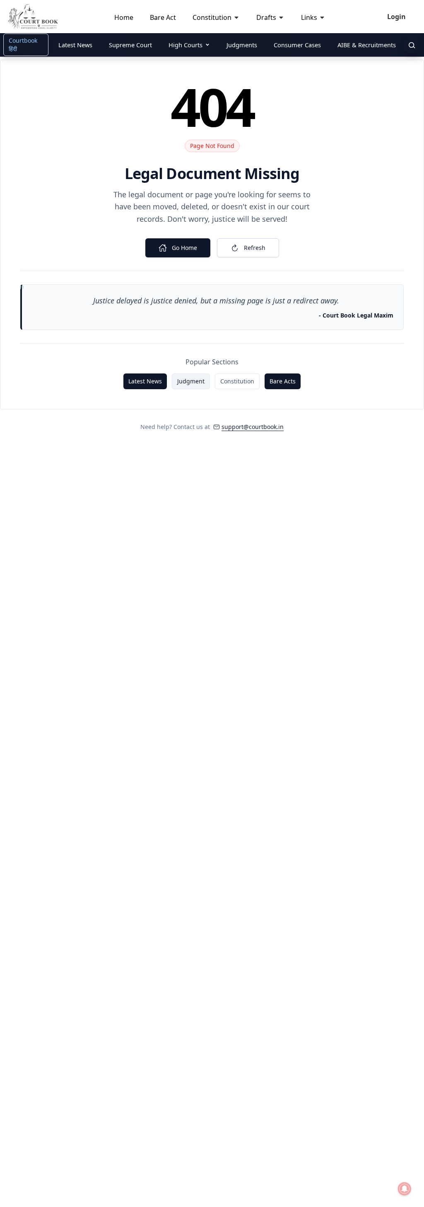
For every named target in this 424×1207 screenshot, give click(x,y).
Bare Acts (283, 381)
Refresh (254, 248)
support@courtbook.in (253, 427)
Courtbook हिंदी (23, 44)
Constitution (237, 381)
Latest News (145, 381)
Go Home (184, 248)
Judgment (191, 381)
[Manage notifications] (404, 1188)
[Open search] (411, 45)
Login (396, 16)
